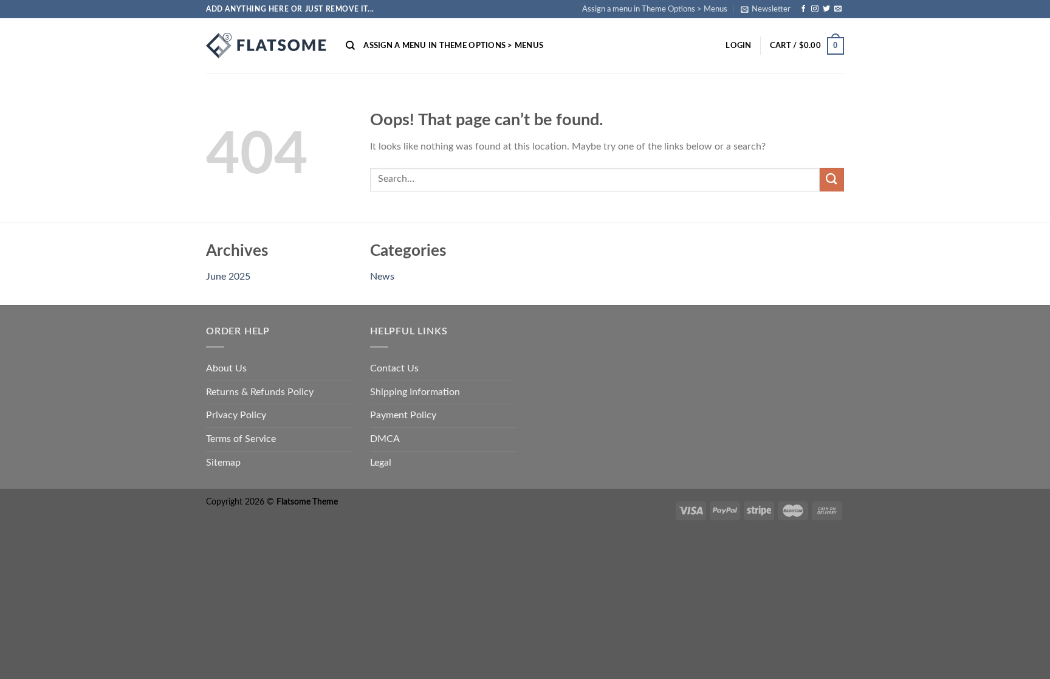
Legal (380, 462)
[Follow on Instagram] (814, 9)
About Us (226, 368)
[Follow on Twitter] (826, 9)
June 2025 (228, 276)
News (382, 276)
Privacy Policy (236, 415)
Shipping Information (415, 392)
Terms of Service (241, 439)
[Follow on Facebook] (803, 9)
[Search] (350, 45)
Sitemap (223, 462)
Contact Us (394, 368)
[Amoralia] (267, 45)
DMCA (385, 439)
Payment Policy (403, 415)
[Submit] (832, 179)
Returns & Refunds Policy (260, 392)
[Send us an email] (838, 9)
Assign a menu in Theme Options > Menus (654, 9)
